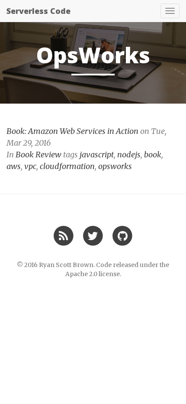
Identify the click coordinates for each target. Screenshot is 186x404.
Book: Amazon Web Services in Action (72, 131)
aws (13, 166)
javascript (97, 155)
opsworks (115, 166)
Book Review (38, 155)
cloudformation (67, 166)
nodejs (129, 155)
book (152, 155)
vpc (30, 166)
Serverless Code (38, 11)
